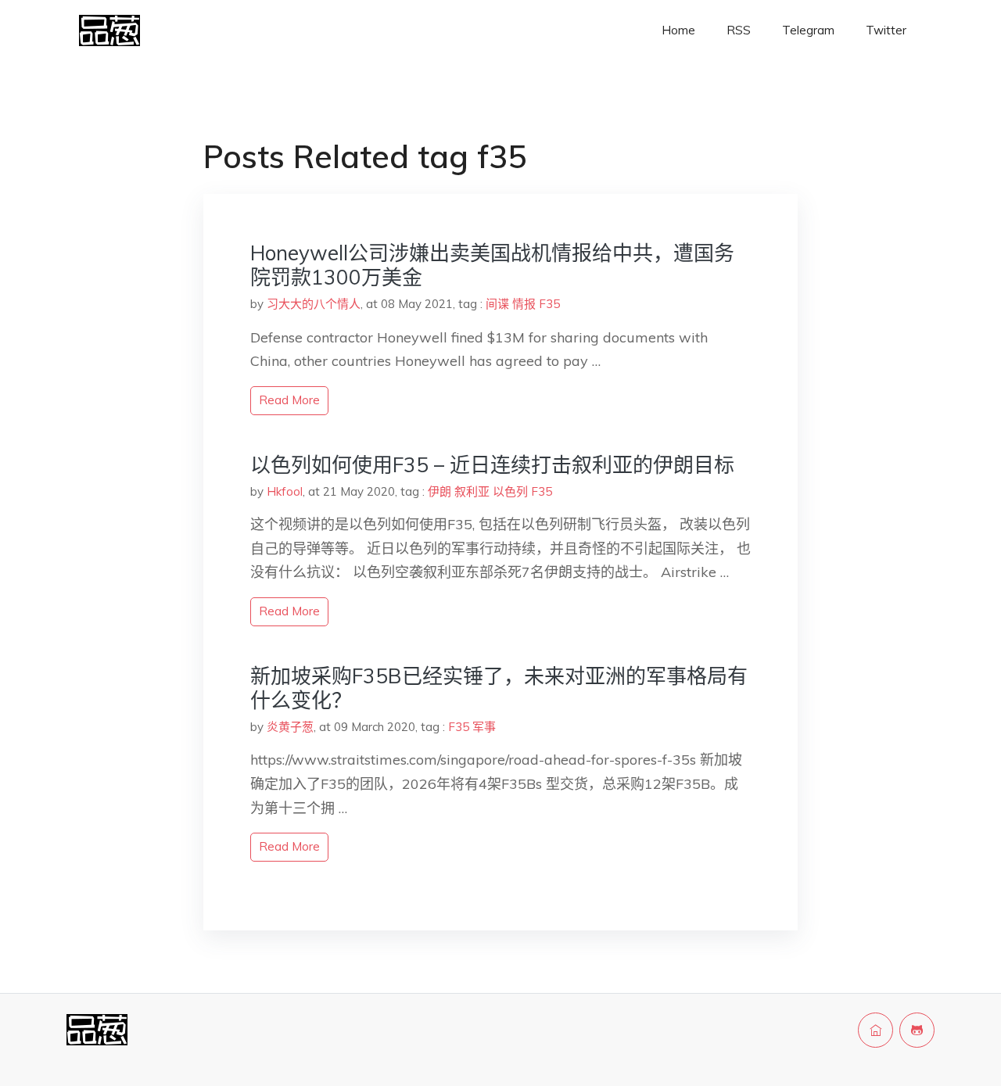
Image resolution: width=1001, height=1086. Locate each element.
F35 (549, 303)
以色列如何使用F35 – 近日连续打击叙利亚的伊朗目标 (492, 465)
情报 (524, 303)
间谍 (497, 303)
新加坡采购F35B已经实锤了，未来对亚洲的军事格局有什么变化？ (499, 688)
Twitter (886, 30)
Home (678, 30)
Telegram (808, 30)
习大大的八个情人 (314, 303)
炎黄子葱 (290, 726)
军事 (484, 726)
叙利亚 (472, 491)
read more (289, 399)
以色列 (510, 491)
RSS (739, 30)
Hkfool (285, 491)
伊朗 (439, 491)
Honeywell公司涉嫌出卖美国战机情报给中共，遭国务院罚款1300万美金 (492, 265)
